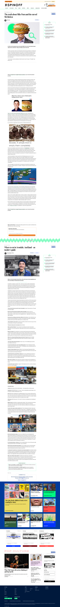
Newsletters (46, 588)
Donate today (50, 5)
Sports (15, 591)
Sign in (53, 1)
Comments (37, 252)
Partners (5, 592)
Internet (5, 591)
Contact (26, 588)
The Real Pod (26, 147)
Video (5, 588)
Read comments (22, 480)
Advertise (31, 588)
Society (16, 588)
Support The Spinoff (8, 1)
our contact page (38, 603)
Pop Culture (6, 12)
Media (15, 592)
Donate (36, 588)
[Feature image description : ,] (36, 557)
